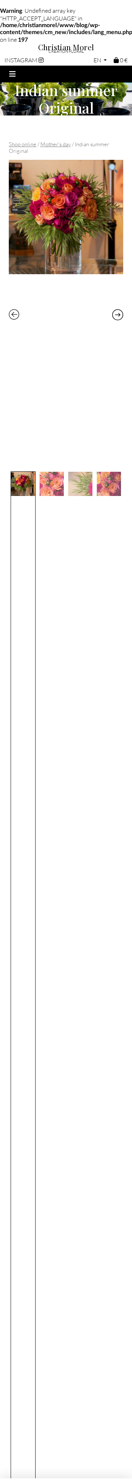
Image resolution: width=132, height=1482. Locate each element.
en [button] (98, 59)
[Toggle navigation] (12, 74)
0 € (123, 59)
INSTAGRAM (21, 59)
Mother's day (55, 144)
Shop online (22, 144)
